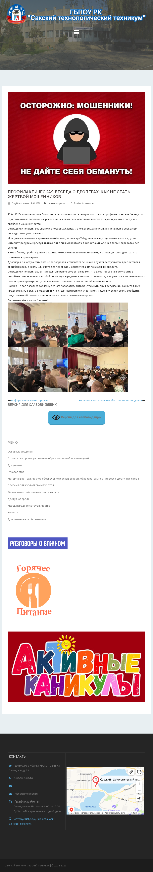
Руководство (16, 472)
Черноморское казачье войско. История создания (110, 400)
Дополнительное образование (27, 519)
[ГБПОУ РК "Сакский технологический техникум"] (76, 15)
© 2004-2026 (58, 865)
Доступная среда (18, 499)
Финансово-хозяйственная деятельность (33, 492)
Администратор (57, 203)
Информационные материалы (29, 400)
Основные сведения (20, 451)
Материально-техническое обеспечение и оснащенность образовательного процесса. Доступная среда (73, 478)
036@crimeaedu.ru (26, 793)
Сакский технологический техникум (27, 865)
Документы (15, 465)
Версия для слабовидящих (80, 417)
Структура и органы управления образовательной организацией (48, 458)
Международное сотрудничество (29, 505)
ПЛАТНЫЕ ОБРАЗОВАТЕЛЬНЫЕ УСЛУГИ (31, 485)
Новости (89, 203)
